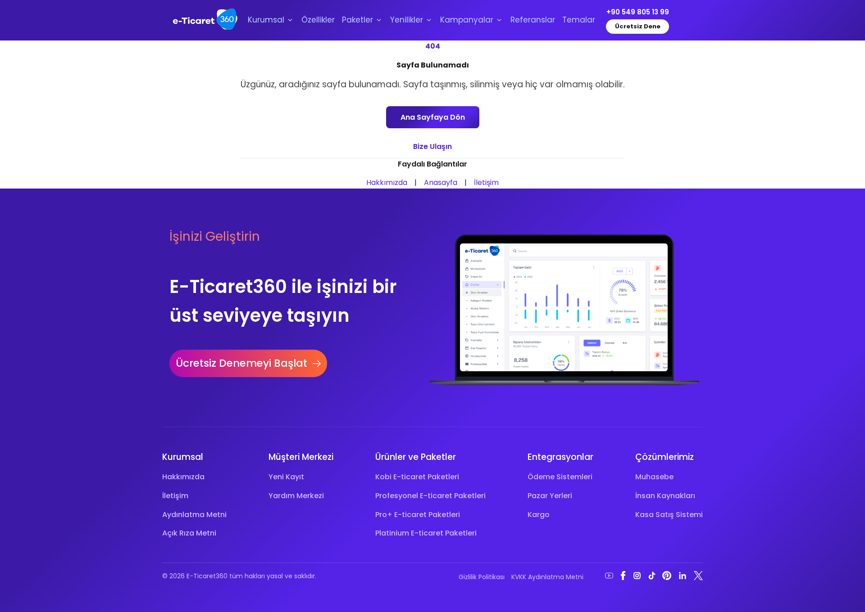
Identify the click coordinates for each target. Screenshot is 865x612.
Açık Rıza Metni (189, 533)
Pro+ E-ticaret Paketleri (417, 514)
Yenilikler (406, 19)
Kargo (539, 514)
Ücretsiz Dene (637, 26)
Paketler (357, 19)
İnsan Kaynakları (665, 495)
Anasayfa (440, 182)
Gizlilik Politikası (482, 576)
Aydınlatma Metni (194, 514)
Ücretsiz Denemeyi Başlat (241, 363)
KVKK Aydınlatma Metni (547, 576)
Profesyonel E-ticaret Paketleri (430, 495)
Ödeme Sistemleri (560, 477)
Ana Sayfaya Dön (433, 117)
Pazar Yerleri (550, 495)
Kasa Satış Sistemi (669, 514)
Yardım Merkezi (296, 495)
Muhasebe (654, 477)
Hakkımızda (386, 182)
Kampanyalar (466, 19)
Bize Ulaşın (432, 146)
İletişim (486, 182)
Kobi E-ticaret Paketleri (417, 477)
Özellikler (318, 19)
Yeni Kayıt (286, 477)
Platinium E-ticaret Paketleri (426, 533)
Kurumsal (266, 19)
